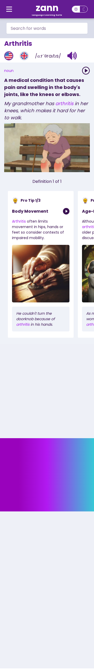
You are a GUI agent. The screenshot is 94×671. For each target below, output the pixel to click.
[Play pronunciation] (86, 71)
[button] (72, 56)
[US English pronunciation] (8, 55)
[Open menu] (9, 9)
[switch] (80, 9)
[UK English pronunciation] (24, 55)
